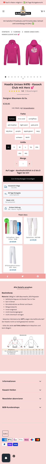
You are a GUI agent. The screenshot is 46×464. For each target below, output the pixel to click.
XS (8, 147)
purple (18, 131)
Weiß (27, 137)
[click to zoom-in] (39, 41)
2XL (37, 147)
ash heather (12, 125)
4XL (26, 153)
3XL (20, 153)
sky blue (9, 131)
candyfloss (33, 119)
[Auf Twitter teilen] (22, 276)
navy (38, 131)
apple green (28, 131)
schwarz (19, 137)
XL (31, 147)
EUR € (5, 434)
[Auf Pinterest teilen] (38, 276)
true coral (21, 119)
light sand (24, 125)
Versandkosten (28, 108)
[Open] (6, 458)
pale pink (34, 125)
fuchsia (12, 119)
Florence (16, 32)
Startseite (6, 32)
